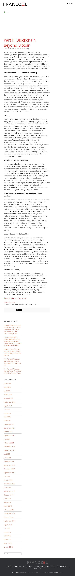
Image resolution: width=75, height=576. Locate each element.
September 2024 (9, 435)
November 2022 (9, 465)
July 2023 (7, 454)
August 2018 (8, 525)
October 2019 (8, 495)
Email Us (37, 568)
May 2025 (7, 417)
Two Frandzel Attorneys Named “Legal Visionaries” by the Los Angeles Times (12, 371)
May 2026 (7, 387)
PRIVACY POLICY (59, 572)
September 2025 (9, 402)
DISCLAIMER (15, 572)
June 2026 (7, 383)
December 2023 (9, 446)
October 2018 (8, 517)
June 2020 (7, 487)
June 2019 (7, 499)
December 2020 (9, 484)
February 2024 (9, 443)
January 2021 (8, 480)
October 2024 (8, 432)
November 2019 (9, 491)
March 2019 (8, 506)
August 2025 (8, 406)
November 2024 (9, 428)
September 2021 (9, 473)
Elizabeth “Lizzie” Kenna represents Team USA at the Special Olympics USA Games (12, 352)
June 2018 (7, 532)
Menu (71, 4)
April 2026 (7, 391)
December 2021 (9, 469)
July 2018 (7, 528)
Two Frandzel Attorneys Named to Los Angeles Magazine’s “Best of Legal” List (12, 362)
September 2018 (9, 521)
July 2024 (7, 439)
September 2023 (9, 450)
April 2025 (7, 421)
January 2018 (8, 547)
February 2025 (9, 424)
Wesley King (25, 48)
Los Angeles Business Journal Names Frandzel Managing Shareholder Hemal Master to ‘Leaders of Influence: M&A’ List (12, 341)
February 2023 (9, 461)
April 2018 (7, 539)
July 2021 (7, 476)
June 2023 (7, 458)
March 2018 (8, 543)
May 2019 (7, 502)
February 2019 (9, 510)
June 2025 (7, 413)
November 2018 (9, 513)
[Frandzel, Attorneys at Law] (15, 3)
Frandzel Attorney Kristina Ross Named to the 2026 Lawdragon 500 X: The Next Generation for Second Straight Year (12, 329)
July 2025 (7, 409)
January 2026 (8, 398)
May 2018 (7, 536)
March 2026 (8, 394)
